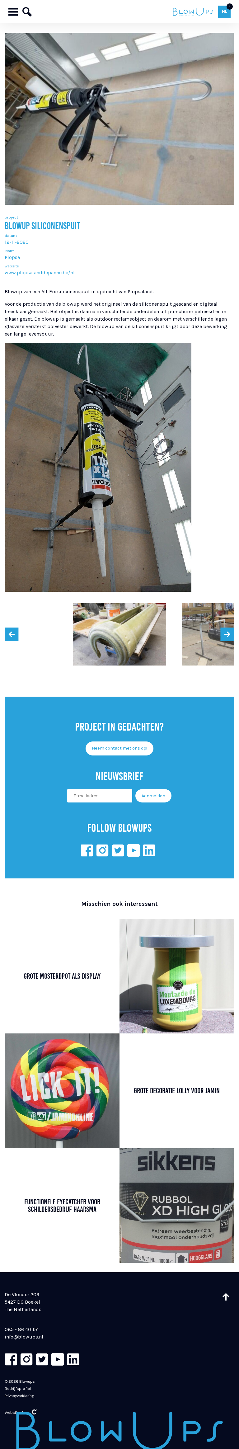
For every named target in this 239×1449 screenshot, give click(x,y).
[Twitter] (118, 850)
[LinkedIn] (149, 850)
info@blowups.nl (24, 1337)
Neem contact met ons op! (119, 748)
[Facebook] (87, 850)
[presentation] (11, 634)
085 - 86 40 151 (22, 1329)
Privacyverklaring (19, 1395)
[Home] (193, 12)
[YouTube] (133, 850)
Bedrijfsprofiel (18, 1388)
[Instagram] (102, 850)
